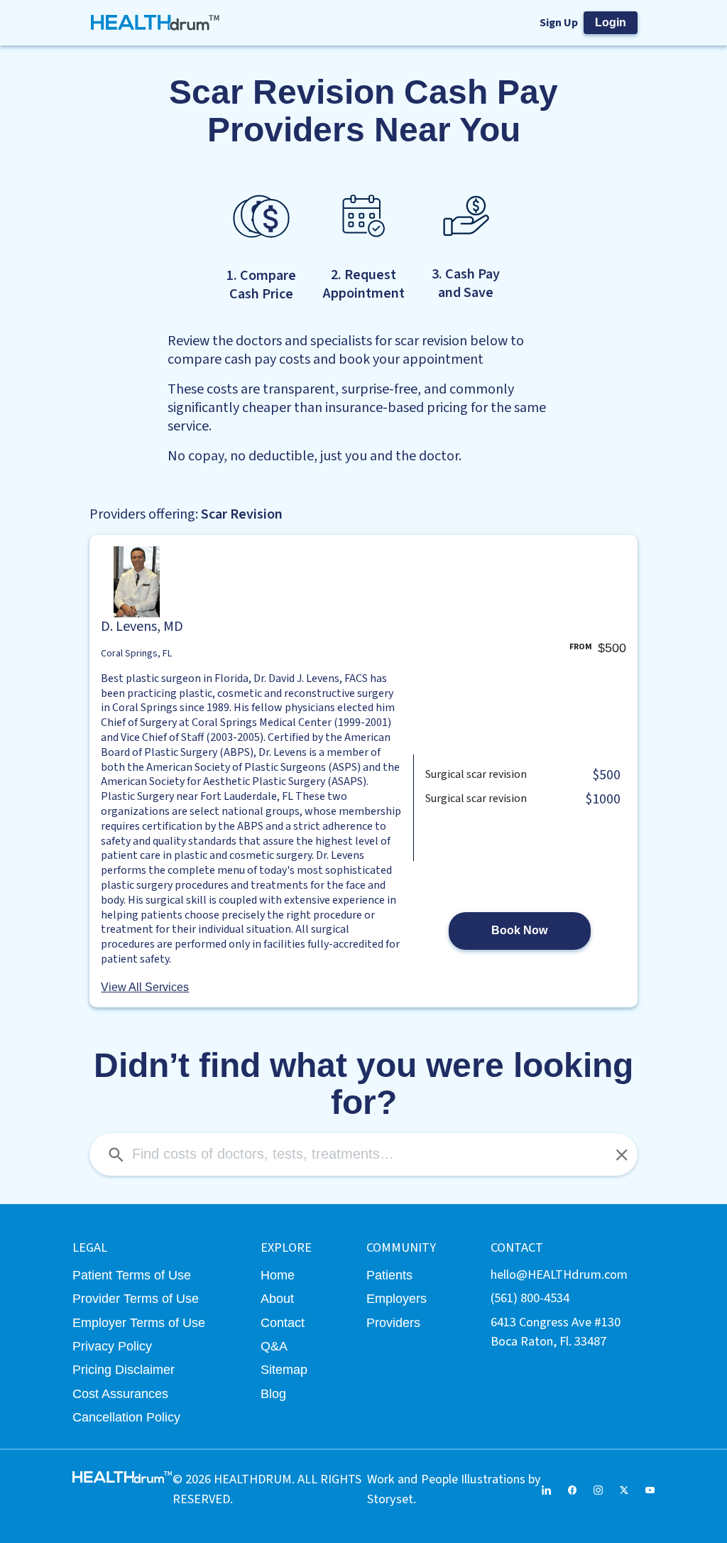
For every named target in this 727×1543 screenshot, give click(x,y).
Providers (393, 1322)
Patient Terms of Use (131, 1274)
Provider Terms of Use (135, 1298)
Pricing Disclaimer (123, 1369)
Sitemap (284, 1369)
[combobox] (363, 1154)
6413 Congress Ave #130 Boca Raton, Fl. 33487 (556, 1331)
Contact (283, 1322)
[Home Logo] (155, 23)
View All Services (145, 987)
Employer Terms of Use (138, 1322)
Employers (396, 1298)
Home (278, 1274)
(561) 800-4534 (530, 1298)
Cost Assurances (120, 1393)
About (277, 1298)
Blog (273, 1393)
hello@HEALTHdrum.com (559, 1274)
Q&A (274, 1345)
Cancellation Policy (126, 1416)
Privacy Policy (112, 1345)
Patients (389, 1274)
